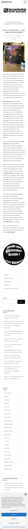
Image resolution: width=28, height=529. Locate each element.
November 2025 (8, 424)
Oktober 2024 (8, 469)
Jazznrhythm (6, 2)
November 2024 (8, 465)
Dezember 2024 (8, 462)
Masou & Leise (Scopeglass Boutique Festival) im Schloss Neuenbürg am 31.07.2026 (13, 333)
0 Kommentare (17, 37)
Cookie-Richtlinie (6, 526)
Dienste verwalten (13, 510)
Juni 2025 (6, 441)
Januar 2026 (7, 417)
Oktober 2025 (8, 427)
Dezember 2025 (8, 420)
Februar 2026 (7, 414)
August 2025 (7, 434)
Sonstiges (7, 285)
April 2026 (7, 407)
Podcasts (6, 275)
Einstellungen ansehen (14, 523)
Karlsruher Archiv (8, 278)
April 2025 (7, 448)
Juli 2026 (6, 396)
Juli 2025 (6, 438)
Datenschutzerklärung (15, 526)
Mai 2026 (6, 403)
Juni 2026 (6, 400)
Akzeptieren (14, 514)
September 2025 (8, 431)
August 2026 (7, 393)
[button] (25, 494)
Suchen (5, 298)
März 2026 (7, 410)
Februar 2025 (7, 455)
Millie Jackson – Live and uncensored (14, 31)
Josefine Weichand (9, 483)
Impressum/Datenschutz (11, 288)
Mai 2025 (6, 445)
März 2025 (7, 451)
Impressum (22, 526)
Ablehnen (14, 519)
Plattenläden (7, 281)
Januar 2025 (7, 458)
